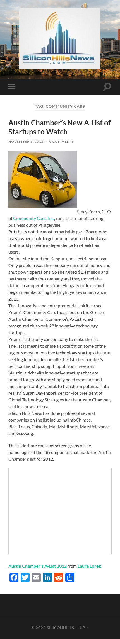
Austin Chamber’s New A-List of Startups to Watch (59, 127)
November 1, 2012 (26, 141)
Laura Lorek (89, 565)
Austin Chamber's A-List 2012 (37, 565)
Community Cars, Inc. (33, 218)
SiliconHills (60, 628)
